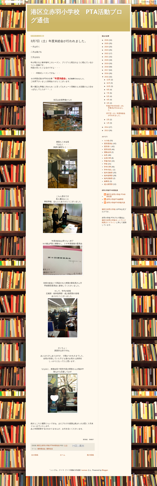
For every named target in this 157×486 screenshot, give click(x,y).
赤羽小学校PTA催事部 (114, 199)
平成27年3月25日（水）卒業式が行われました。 (115, 108)
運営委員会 (41, 449)
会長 (105, 155)
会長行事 (107, 158)
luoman (84, 470)
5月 (108, 96)
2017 (107, 70)
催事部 (106, 181)
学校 (105, 164)
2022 (107, 53)
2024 (107, 47)
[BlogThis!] (76, 445)
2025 (107, 43)
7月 (108, 93)
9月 (108, 90)
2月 (108, 120)
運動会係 (107, 152)
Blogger (105, 470)
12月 (109, 80)
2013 (107, 130)
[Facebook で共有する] (80, 445)
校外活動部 (108, 173)
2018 (107, 67)
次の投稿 (34, 455)
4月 (108, 100)
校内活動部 (108, 178)
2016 (107, 73)
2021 (107, 57)
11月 (109, 83)
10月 (109, 86)
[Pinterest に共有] (83, 445)
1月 (108, 123)
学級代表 (107, 161)
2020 (107, 60)
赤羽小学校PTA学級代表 (115, 203)
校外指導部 (108, 176)
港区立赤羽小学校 (109, 209)
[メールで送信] (73, 445)
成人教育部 (108, 184)
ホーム (62, 455)
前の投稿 (90, 455)
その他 (106, 141)
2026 (107, 40)
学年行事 (107, 167)
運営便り (107, 146)
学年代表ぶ (108, 170)
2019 (107, 63)
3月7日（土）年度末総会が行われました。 (115, 114)
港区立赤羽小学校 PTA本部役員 (116, 195)
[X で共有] (78, 445)
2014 (107, 127)
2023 (107, 50)
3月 (108, 103)
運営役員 (49, 449)
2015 (107, 77)
